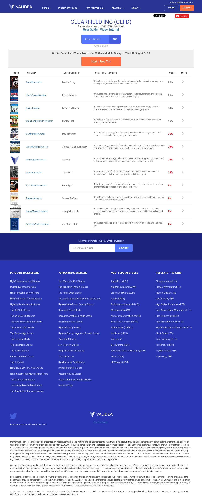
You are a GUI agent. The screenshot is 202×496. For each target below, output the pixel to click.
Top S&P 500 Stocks (20, 310)
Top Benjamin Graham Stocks (73, 287)
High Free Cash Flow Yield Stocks (26, 368)
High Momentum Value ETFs (170, 321)
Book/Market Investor (37, 211)
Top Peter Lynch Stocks (70, 292)
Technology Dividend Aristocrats (26, 385)
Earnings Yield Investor (37, 224)
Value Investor (33, 108)
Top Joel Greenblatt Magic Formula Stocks (79, 298)
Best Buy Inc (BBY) (120, 345)
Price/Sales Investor (36, 95)
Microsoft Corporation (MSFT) (126, 316)
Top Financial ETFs (165, 345)
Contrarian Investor (35, 134)
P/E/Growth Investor (36, 185)
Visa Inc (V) (116, 339)
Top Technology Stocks (21, 333)
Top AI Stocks (17, 362)
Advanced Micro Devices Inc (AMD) (128, 350)
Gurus (45, 8)
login (171, 8)
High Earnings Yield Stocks (71, 362)
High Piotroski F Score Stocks (24, 292)
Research (117, 8)
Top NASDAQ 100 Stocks (22, 316)
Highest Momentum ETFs (168, 287)
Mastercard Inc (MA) (121, 310)
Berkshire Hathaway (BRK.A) (125, 304)
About (134, 8)
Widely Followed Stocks (69, 374)
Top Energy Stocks (19, 350)
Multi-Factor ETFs (164, 333)
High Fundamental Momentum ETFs (174, 327)
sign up (187, 8)
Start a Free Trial (101, 61)
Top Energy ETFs (164, 356)
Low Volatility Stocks (68, 345)
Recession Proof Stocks (22, 356)
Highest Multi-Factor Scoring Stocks (76, 304)
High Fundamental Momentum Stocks (29, 374)
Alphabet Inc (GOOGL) (122, 327)
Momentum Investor (36, 159)
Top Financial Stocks (20, 339)
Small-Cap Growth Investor (39, 121)
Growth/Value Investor (37, 147)
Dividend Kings (65, 385)
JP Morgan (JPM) (119, 362)
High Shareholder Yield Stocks (25, 281)
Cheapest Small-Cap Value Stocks (75, 316)
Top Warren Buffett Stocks (71, 281)
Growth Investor (34, 82)
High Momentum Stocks (70, 321)
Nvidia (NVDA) (118, 298)
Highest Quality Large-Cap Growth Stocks (78, 333)
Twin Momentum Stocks (22, 379)
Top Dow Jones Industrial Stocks (26, 321)
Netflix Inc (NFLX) (119, 333)
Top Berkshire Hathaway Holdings (27, 391)
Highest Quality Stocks (69, 327)
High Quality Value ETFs (167, 316)
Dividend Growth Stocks (70, 368)
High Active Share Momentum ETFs (173, 310)
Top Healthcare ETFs (166, 350)
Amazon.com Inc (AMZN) (123, 287)
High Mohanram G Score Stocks (26, 298)
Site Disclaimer (101, 422)
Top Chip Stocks (66, 356)
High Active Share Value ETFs (170, 304)
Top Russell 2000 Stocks (22, 327)
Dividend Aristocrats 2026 (23, 287)
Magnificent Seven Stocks (71, 350)
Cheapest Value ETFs (166, 281)
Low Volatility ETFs (165, 298)
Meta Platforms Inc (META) (124, 321)
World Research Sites (180, 2)
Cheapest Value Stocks (69, 310)
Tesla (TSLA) (117, 356)
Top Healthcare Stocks (21, 345)
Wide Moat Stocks (67, 339)
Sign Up (124, 247)
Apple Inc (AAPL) (119, 281)
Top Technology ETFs (166, 339)
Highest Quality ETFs (166, 292)
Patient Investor (34, 198)
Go (115, 38)
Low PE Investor (34, 172)
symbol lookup (101, 46)
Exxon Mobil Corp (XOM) (123, 292)
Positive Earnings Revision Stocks (75, 379)
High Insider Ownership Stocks (25, 304)
